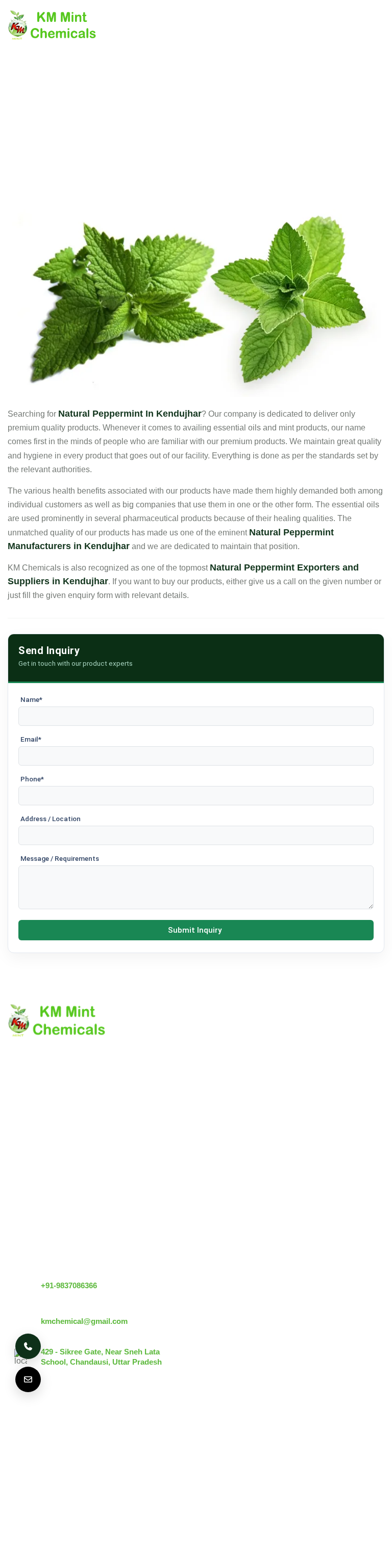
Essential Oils (131, 1238)
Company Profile (38, 1156)
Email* (30, 739)
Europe (106, 1429)
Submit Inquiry (195, 930)
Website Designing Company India (212, 1525)
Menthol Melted (133, 1203)
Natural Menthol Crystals (150, 1156)
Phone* (32, 779)
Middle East (194, 1429)
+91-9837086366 (69, 1285)
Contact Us (28, 1174)
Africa (60, 1458)
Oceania (104, 1458)
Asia (23, 1458)
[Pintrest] (324, 1439)
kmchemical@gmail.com (84, 1321)
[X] (349, 1439)
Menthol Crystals (136, 1139)
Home (19, 1139)
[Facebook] (375, 1439)
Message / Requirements (59, 858)
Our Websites (32, 1226)
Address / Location (50, 819)
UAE (147, 1429)
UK (69, 1429)
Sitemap (23, 1191)
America (29, 1429)
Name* (31, 699)
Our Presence (33, 1208)
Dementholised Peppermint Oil (161, 1220)
